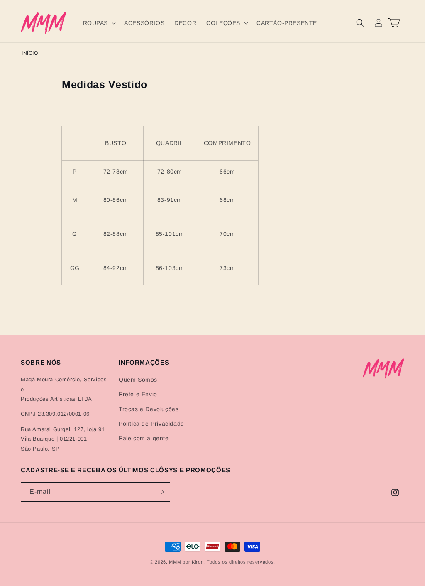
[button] (99, 23)
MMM (175, 561)
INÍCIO (30, 53)
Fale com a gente (144, 438)
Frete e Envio (138, 394)
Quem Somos (138, 379)
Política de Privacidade (151, 423)
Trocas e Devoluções (148, 409)
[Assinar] (160, 492)
